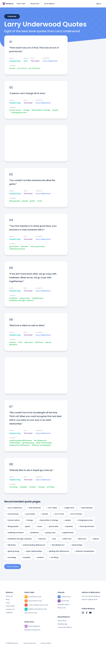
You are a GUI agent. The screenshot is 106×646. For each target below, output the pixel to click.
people (55, 110)
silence (48, 342)
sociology (13, 487)
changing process (19, 112)
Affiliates (9, 613)
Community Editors (65, 627)
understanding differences (20, 440)
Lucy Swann (30, 514)
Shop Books (34, 4)
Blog (7, 599)
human (12, 68)
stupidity (23, 487)
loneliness (13, 298)
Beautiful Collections (32, 630)
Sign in (98, 4)
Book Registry (49, 4)
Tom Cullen (52, 508)
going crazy (25, 298)
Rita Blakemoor (40, 440)
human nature (15, 110)
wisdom (32, 487)
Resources (62, 608)
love (20, 342)
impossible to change (41, 110)
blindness (13, 345)
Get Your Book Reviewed (91, 596)
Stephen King (14, 61)
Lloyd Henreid (86, 508)
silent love (28, 342)
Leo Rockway (13, 514)
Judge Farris (69, 508)
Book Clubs (21, 4)
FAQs (8, 603)
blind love (39, 342)
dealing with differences (19, 445)
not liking (50, 487)
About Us (9, 596)
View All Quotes (13, 567)
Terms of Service (29, 643)
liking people (14, 201)
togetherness (37, 298)
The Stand (35, 61)
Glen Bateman (35, 508)
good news (14, 246)
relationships (14, 443)
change (26, 110)
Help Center (10, 606)
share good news (37, 246)
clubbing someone (17, 249)
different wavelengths (41, 445)
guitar (32, 201)
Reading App (62, 624)
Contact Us (10, 609)
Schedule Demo (63, 604)
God (25, 61)
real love (13, 342)
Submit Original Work (90, 599)
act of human (34, 68)
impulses (24, 246)
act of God (21, 68)
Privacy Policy (46, 643)
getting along (28, 443)
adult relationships (44, 443)
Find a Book (62, 621)
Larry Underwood (50, 61)
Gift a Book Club (31, 613)
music (39, 201)
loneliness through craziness (21, 300)
